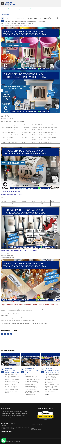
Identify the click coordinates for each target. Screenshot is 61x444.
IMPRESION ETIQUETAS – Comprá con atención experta (52, 370)
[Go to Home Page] (1, 9)
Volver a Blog (6, 14)
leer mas (7, 392)
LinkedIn (8, 334)
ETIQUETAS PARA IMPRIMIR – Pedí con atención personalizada (31, 371)
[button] (29, 399)
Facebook (2, 334)
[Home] (10, 3)
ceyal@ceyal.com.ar (36, 429)
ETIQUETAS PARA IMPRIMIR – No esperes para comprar (12, 370)
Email (11, 334)
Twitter (5, 334)
